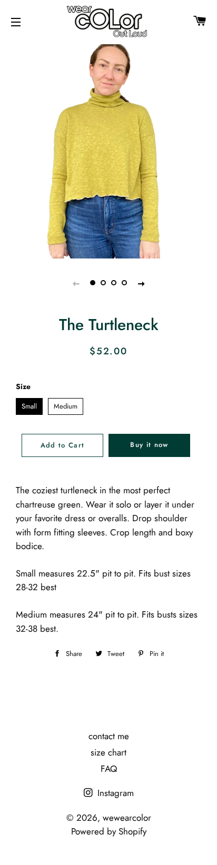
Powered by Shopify (108, 831)
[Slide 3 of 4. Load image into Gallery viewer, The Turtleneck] (113, 283)
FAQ (109, 768)
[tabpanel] (108, 150)
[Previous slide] (75, 283)
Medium (65, 404)
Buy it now (149, 445)
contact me (108, 736)
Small (29, 404)
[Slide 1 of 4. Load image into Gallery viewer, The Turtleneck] (92, 283)
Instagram (114, 793)
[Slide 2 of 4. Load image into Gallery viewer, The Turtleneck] (103, 283)
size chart (108, 752)
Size (23, 386)
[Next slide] (141, 283)
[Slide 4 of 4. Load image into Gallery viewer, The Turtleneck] (124, 283)
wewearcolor (127, 817)
